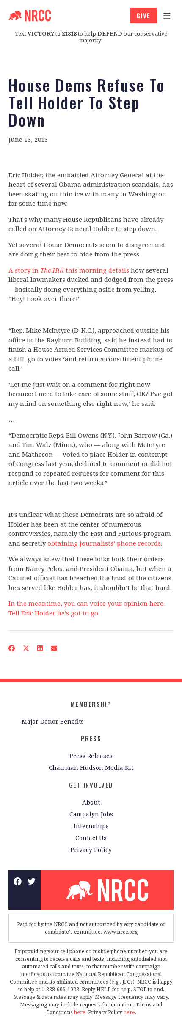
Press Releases (91, 756)
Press (91, 738)
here (79, 1012)
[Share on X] (26, 648)
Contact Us (91, 838)
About (91, 802)
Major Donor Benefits (53, 721)
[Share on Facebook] (12, 648)
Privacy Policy (91, 850)
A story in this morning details (68, 270)
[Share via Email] (54, 648)
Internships (91, 826)
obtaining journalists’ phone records (104, 543)
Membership (91, 704)
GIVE (143, 15)
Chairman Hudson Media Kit (91, 768)
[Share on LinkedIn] (40, 648)
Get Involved (91, 784)
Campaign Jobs (91, 814)
